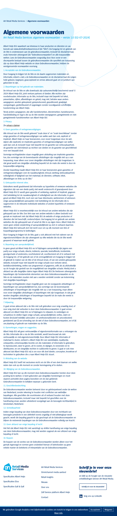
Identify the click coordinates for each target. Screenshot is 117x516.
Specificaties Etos (11, 481)
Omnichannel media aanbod (53, 472)
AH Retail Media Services (14, 21)
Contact (44, 497)
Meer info (58, 513)
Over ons (45, 487)
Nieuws (44, 482)
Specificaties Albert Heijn (14, 476)
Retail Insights (47, 477)
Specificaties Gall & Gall (13, 486)
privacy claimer (13, 125)
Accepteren (95, 509)
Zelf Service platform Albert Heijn (55, 492)
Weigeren (108, 509)
